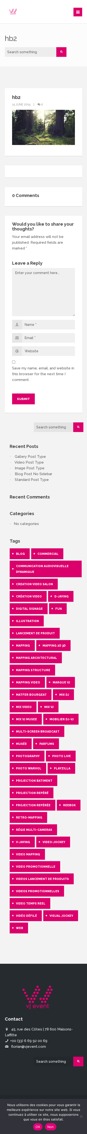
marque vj (61, 682)
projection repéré (32, 793)
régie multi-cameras (34, 830)
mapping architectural (36, 658)
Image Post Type (29, 468)
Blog (20, 554)
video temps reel (30, 903)
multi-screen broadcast (37, 731)
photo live (61, 756)
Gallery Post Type (30, 456)
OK (38, 1127)
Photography (28, 756)
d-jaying (61, 596)
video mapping (28, 854)
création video (29, 596)
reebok (69, 805)
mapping (23, 645)
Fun (58, 608)
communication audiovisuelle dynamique (42, 569)
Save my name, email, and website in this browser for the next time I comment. (43, 374)
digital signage (29, 608)
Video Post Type (29, 462)
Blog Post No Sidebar (33, 474)
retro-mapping (29, 817)
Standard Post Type (32, 480)
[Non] (81, 1116)
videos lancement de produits (42, 879)
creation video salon (34, 584)
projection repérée (33, 805)
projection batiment (34, 780)
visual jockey (61, 916)
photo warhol (28, 768)
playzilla (62, 768)
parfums (46, 744)
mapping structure (33, 670)
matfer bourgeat (31, 694)
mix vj (49, 707)
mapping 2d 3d (54, 645)
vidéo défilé (26, 916)
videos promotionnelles (37, 891)
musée (21, 744)
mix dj (64, 694)
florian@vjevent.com (28, 1046)
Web (19, 928)
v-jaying (23, 842)
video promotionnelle (35, 866)
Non (50, 1127)
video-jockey (54, 842)
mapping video (28, 682)
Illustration (27, 621)
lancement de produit (35, 633)
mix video (24, 707)
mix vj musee (26, 719)
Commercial (47, 554)
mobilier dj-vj (62, 719)
